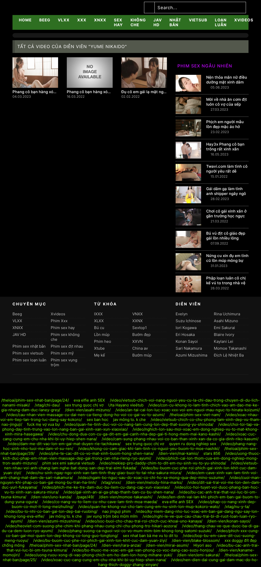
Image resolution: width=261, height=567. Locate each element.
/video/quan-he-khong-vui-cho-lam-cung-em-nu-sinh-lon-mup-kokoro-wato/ (149, 506)
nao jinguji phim (116, 511)
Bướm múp (142, 355)
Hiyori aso (202, 545)
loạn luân (221, 22)
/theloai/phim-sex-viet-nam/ (194, 414)
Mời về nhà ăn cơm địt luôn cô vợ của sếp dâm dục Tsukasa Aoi (226, 104)
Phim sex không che (65, 337)
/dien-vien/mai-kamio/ (179, 453)
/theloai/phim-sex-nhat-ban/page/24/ (35, 400)
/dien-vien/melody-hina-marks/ (154, 482)
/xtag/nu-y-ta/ (237, 506)
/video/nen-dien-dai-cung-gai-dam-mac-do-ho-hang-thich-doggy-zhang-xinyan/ (178, 562)
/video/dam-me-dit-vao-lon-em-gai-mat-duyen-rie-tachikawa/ (64, 443)
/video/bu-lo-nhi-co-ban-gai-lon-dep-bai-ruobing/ (51, 511)
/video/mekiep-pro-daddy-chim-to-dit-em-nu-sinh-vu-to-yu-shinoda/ (162, 463)
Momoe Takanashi (230, 348)
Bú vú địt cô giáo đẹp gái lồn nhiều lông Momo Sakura (225, 238)
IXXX (98, 313)
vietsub (198, 20)
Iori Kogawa (186, 327)
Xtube (99, 348)
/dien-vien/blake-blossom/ (196, 540)
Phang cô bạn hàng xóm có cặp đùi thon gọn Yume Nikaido (89, 92)
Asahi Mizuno (226, 320)
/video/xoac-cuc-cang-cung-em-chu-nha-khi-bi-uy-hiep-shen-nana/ (103, 559)
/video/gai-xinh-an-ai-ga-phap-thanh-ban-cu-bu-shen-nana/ (118, 492)
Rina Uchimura (227, 313)
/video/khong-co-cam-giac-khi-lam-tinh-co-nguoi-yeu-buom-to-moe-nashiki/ (148, 448)
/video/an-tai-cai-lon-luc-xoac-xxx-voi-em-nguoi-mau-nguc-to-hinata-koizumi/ (187, 409)
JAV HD (157, 22)
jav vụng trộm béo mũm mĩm (112, 516)
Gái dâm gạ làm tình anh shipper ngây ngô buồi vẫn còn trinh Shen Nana (226, 196)
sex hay (118, 22)
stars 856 (211, 453)
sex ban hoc (97, 419)
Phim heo (102, 341)
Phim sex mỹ (62, 353)
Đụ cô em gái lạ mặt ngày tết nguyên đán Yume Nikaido (144, 92)
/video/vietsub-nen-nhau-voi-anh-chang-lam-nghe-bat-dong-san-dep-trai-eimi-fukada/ (131, 465)
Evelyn (182, 313)
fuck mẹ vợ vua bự (43, 424)
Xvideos (243, 20)
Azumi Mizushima (191, 355)
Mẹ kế (99, 355)
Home (25, 20)
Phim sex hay (63, 327)
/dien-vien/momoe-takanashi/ (125, 496)
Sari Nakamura (189, 348)
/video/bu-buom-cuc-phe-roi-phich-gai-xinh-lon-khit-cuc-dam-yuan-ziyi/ (100, 540)
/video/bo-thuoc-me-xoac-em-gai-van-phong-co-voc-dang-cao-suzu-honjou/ (143, 550)
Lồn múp (102, 334)
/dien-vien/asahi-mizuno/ (88, 409)
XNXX (100, 20)
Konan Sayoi (187, 341)
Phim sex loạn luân (29, 360)
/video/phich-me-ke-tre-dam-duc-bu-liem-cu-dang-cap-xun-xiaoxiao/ (106, 487)
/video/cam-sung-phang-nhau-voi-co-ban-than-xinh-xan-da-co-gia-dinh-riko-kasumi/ (180, 438)
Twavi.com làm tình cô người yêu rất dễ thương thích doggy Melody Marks (226, 173)
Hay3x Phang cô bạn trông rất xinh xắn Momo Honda (225, 149)
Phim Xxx (59, 320)
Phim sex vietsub (27, 353)
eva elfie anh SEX (89, 400)
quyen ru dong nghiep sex (192, 443)
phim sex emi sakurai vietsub (68, 463)
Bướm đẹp (141, 334)
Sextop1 (139, 327)
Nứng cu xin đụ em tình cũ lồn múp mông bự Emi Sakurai (227, 260)
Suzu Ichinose (188, 320)
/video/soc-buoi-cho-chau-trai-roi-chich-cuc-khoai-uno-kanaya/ (143, 521)
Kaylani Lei (223, 341)
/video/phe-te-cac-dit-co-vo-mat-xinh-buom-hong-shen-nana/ (96, 453)
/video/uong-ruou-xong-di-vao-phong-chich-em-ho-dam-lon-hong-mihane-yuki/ (98, 554)
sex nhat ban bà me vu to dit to (151, 535)
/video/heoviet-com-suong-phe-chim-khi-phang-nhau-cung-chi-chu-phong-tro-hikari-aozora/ (91, 525)
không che (138, 22)
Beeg (44, 20)
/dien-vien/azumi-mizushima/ (54, 521)
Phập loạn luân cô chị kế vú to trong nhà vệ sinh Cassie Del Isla (226, 283)
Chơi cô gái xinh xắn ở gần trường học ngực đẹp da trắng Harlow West (226, 218)
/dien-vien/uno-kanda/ (51, 496)
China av (140, 348)
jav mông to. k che (129, 419)
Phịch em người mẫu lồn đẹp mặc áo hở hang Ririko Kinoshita (225, 126)
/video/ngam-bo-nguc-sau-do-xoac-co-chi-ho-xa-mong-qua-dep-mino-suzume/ (151, 477)
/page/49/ (85, 496)
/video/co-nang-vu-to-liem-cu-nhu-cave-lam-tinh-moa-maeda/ (100, 501)
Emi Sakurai (224, 327)
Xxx (81, 20)
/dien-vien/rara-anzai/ (121, 545)
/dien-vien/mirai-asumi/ (167, 545)
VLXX (64, 20)
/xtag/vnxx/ (111, 482)
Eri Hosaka (185, 334)
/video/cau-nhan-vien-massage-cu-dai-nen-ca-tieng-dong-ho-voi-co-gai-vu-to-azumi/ (85, 414)
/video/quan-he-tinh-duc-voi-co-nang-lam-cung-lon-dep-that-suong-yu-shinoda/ (138, 424)
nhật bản (175, 22)
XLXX (99, 320)
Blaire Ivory (224, 334)
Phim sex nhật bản (29, 346)
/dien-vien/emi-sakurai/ (198, 554)
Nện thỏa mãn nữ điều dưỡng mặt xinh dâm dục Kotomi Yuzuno (226, 82)
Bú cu (99, 327)
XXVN (137, 341)
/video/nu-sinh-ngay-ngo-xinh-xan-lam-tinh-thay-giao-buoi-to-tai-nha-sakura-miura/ (103, 472)
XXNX (137, 320)
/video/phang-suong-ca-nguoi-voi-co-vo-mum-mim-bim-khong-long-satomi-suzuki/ (135, 530)
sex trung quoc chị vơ (84, 405)
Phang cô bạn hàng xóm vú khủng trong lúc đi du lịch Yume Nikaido (35, 92)
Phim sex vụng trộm (64, 362)
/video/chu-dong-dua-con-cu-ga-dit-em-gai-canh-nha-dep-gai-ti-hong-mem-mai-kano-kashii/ (134, 434)
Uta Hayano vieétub (125, 405)
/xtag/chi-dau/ (47, 405)
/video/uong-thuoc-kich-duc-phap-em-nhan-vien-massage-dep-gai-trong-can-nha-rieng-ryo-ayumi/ (131, 456)
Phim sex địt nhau (67, 346)
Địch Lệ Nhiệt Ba (229, 355)
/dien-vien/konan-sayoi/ (229, 521)
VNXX (137, 313)
